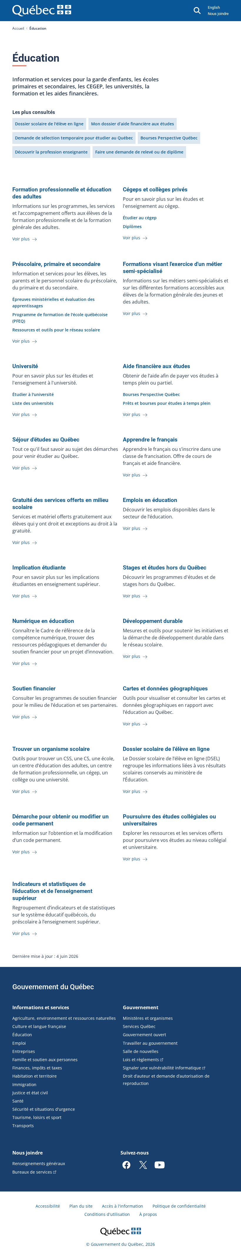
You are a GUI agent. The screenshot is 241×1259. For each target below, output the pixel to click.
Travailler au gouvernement (150, 1043)
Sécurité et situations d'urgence (43, 1109)
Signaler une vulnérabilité (162, 1068)
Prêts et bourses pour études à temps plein (166, 403)
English (214, 7)
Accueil (18, 28)
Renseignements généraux (38, 1163)
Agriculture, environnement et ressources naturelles (64, 1018)
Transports (23, 1125)
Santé (18, 1101)
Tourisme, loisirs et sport (36, 1117)
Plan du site (81, 1206)
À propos (148, 1214)
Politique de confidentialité (179, 1206)
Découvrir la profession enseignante (51, 152)
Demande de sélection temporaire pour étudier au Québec (74, 138)
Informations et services (40, 1007)
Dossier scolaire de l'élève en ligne (49, 124)
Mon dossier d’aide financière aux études (132, 124)
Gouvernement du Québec (53, 986)
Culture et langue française (39, 1026)
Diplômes (132, 226)
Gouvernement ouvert (144, 1034)
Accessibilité (48, 1206)
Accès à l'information (122, 1206)
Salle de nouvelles (140, 1051)
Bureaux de (32, 1172)
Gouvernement (140, 1007)
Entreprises (23, 1051)
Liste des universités (32, 403)
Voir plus (21, 239)
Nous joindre (218, 13)
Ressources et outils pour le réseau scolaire (56, 330)
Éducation (22, 1034)
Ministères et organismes (148, 1018)
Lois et (141, 1059)
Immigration (24, 1084)
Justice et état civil (30, 1092)
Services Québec (139, 1026)
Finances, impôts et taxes (37, 1068)
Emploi (19, 1043)
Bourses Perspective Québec (169, 138)
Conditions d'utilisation (107, 1214)
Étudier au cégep (140, 217)
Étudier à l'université (33, 394)
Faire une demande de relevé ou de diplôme (139, 152)
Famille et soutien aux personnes (45, 1059)
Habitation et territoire (34, 1076)
